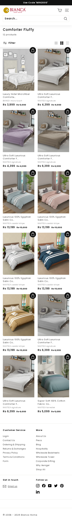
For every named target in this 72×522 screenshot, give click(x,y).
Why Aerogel (43, 465)
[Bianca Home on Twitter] (56, 485)
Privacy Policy (10, 452)
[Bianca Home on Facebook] (44, 485)
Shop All (40, 469)
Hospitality (42, 448)
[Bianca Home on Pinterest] (62, 485)
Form (6, 461)
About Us (41, 436)
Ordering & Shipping (14, 444)
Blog (38, 444)
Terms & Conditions (14, 456)
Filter (12, 43)
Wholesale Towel (45, 456)
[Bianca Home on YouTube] (50, 485)
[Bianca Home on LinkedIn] (38, 492)
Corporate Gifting (45, 461)
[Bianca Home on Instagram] (38, 485)
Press (39, 440)
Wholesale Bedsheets (47, 452)
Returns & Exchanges (14, 448)
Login (6, 436)
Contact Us (9, 440)
